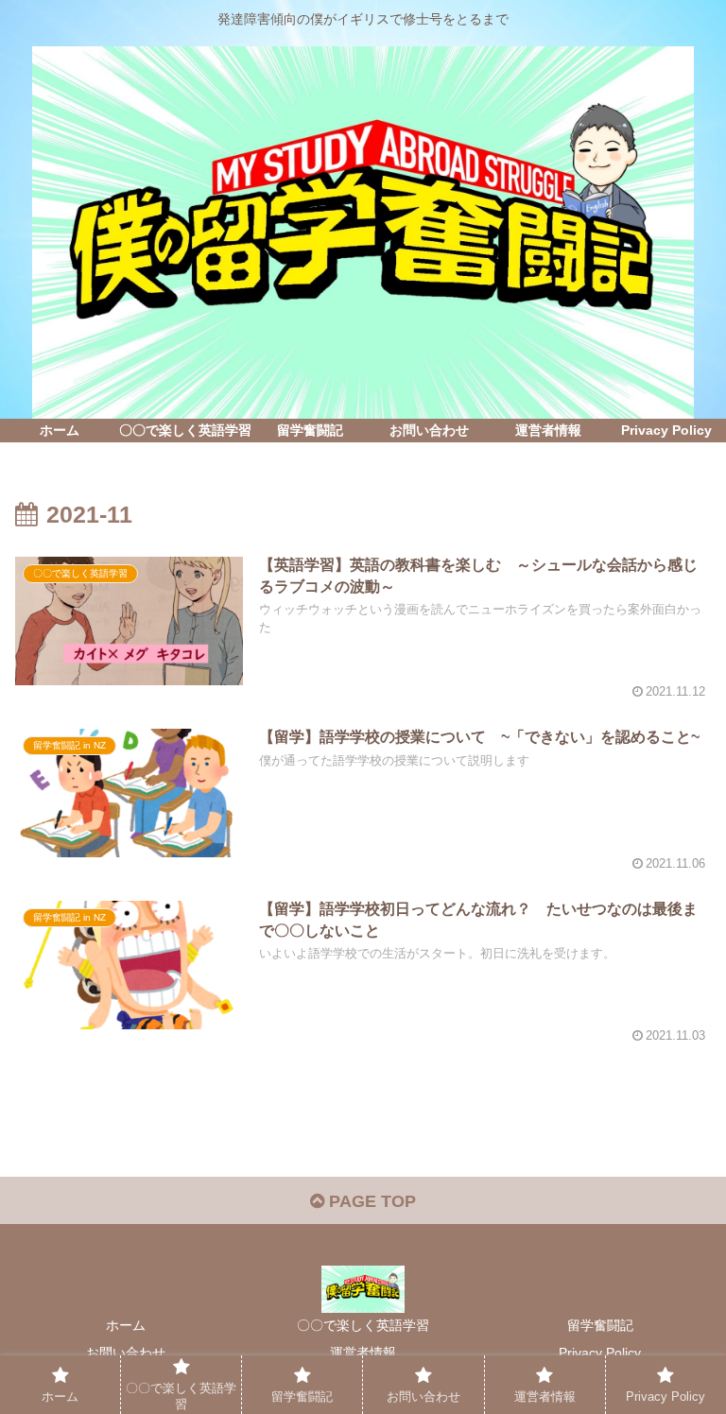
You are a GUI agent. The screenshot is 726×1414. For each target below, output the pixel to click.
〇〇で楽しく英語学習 (363, 1325)
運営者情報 (363, 1352)
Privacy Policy (600, 1352)
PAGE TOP (370, 1201)
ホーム (126, 1325)
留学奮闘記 (600, 1325)
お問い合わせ (125, 1352)
